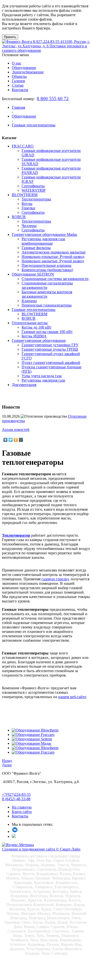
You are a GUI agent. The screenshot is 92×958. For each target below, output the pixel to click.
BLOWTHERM (25, 195)
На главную (22, 807)
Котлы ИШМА (34, 336)
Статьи (18, 85)
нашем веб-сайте (72, 697)
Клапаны (29, 301)
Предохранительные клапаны (46, 265)
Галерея (18, 81)
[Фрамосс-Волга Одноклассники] (14, 836)
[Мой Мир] (21, 440)
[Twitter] (10, 440)
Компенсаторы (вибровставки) (47, 270)
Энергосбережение (28, 72)
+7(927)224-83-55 (16, 794)
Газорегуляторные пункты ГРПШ (50, 349)
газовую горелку (55, 579)
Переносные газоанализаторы (47, 305)
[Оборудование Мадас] (32, 743)
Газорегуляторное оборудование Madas (44, 234)
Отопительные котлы (30, 323)
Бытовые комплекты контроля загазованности (47, 294)
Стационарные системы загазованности (55, 279)
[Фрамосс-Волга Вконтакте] (15, 831)
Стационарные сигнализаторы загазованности (47, 285)
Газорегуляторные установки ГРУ (50, 345)
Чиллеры (29, 226)
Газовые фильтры (36, 248)
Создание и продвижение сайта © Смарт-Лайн (41, 849)
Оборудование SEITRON (33, 274)
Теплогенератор (16, 535)
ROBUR (19, 217)
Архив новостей (15, 429)
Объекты (19, 76)
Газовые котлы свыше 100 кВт (47, 332)
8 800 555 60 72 (53, 98)
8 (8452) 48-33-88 (16, 799)
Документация (24, 385)
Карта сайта (22, 812)
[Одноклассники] (15, 440)
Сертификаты (33, 186)
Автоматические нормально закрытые (54, 252)
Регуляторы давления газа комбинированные (43, 241)
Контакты (20, 90)
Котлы (27, 203)
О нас (16, 63)
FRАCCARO (23, 146)
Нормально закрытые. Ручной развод (53, 261)
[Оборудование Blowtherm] (35, 730)
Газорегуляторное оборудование (39, 340)
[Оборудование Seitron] (32, 739)
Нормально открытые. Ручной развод (53, 256)
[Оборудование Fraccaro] (33, 734)
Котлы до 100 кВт (37, 327)
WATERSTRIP (34, 190)
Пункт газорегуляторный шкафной (51, 362)
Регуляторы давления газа (43, 380)
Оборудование (24, 68)
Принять (10, 37)
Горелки (28, 208)
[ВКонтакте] (5, 440)
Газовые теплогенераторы (33, 309)
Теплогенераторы (36, 199)
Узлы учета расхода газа (42, 376)
